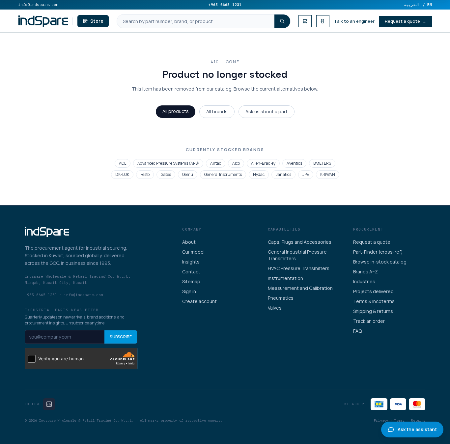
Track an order (369, 321)
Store (96, 21)
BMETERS (322, 163)
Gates (166, 174)
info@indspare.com (38, 4)
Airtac (215, 163)
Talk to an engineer (354, 21)
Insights (191, 262)
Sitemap (191, 281)
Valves (275, 308)
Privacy (381, 420)
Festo (145, 174)
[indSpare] (47, 232)
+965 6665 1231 (224, 4)
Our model (193, 252)
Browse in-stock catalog (380, 262)
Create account (199, 301)
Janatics (283, 174)
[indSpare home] (43, 21)
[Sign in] (322, 21)
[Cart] (305, 21)
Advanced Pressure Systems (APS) (168, 163)
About (189, 242)
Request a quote (371, 242)
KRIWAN (327, 174)
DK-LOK (122, 174)
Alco (236, 163)
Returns (418, 420)
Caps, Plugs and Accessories (299, 242)
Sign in (189, 291)
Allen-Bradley (263, 163)
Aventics (294, 163)
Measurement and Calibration (300, 288)
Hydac (259, 174)
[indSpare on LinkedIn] (49, 404)
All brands (217, 111)
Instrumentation (285, 278)
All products (175, 111)
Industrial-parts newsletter (62, 310)
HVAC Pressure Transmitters (298, 268)
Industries (364, 281)
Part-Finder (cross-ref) (378, 252)
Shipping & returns (373, 311)
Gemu (187, 174)
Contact (191, 271)
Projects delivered (373, 291)
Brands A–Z (365, 271)
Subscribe (121, 337)
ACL (122, 163)
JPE (305, 174)
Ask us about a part (266, 111)
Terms (399, 420)
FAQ (357, 331)
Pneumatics (281, 298)
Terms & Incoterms (374, 301)
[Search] (282, 21)
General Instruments (223, 174)
